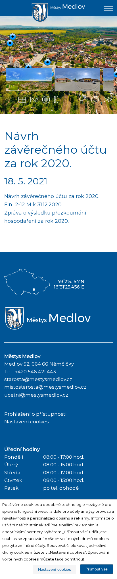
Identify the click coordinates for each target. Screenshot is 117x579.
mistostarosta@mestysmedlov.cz (45, 387)
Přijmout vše (96, 569)
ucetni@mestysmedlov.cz (36, 395)
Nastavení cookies (26, 422)
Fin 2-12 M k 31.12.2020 (33, 204)
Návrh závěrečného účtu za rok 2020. (51, 196)
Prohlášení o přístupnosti (35, 414)
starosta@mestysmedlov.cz (38, 379)
